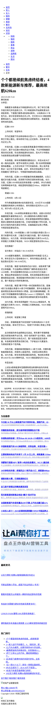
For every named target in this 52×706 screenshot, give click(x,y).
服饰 (8, 16)
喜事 (13, 45)
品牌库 (13, 54)
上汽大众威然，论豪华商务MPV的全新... (23, 647)
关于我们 (5, 678)
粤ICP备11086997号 (9, 688)
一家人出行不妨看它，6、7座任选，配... (23, 645)
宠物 (13, 51)
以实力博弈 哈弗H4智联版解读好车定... (23, 673)
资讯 (8, 30)
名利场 (9, 28)
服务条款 (21, 678)
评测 (8, 33)
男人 (8, 10)
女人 (8, 13)
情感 (13, 39)
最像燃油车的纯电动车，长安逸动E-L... (23, 650)
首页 (8, 7)
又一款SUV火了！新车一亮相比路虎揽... (23, 665)
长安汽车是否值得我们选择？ (19, 671)
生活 (13, 56)
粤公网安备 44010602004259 (13, 691)
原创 (13, 59)
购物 (13, 36)
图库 (13, 42)
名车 (8, 70)
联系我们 (13, 678)
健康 (8, 19)
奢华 (8, 25)
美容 (8, 22)
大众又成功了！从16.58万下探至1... (21, 668)
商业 (13, 48)
